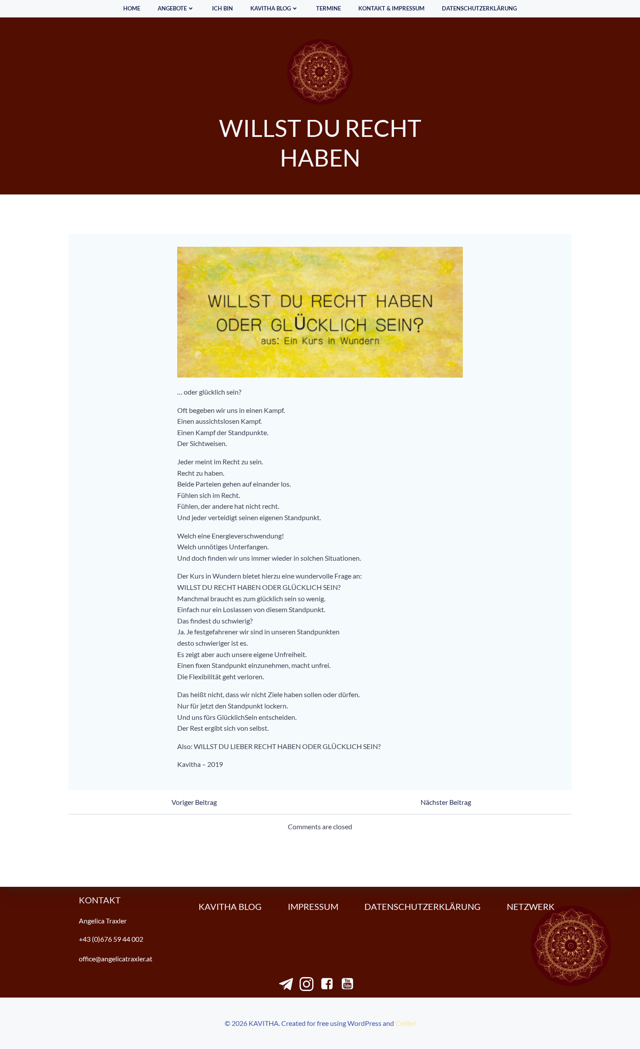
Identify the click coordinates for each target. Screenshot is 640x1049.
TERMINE (328, 8)
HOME (131, 8)
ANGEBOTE (172, 8)
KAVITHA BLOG (270, 8)
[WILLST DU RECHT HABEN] (320, 311)
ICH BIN (222, 8)
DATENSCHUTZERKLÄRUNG (479, 8)
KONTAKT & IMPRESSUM (391, 8)
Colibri (405, 1023)
